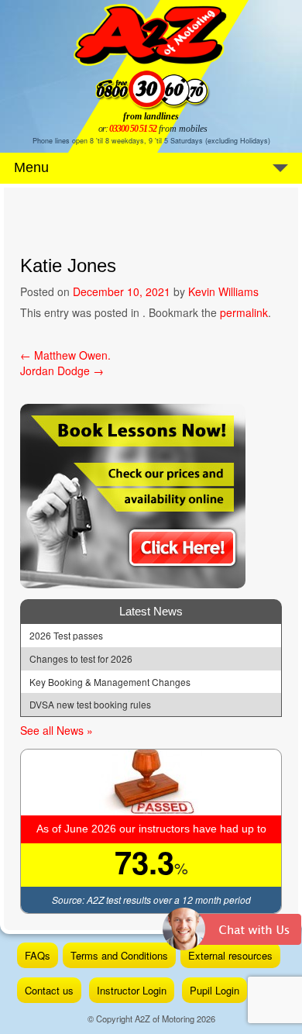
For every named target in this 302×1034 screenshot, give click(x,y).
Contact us (49, 990)
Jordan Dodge (62, 370)
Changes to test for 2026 (80, 659)
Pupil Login (214, 990)
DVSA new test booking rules (90, 704)
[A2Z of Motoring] (151, 35)
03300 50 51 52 (132, 128)
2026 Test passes (66, 635)
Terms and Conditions (119, 955)
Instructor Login (131, 990)
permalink (244, 312)
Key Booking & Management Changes (109, 682)
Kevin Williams (223, 291)
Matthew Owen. (65, 355)
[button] (232, 935)
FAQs (37, 955)
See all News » (56, 730)
